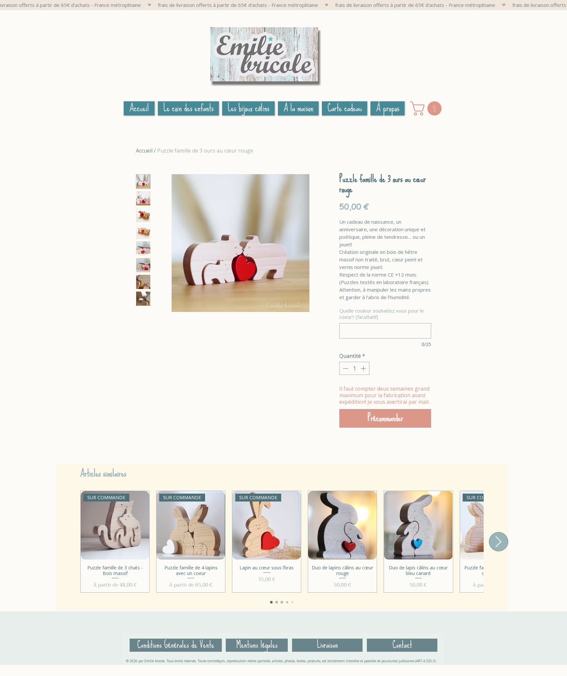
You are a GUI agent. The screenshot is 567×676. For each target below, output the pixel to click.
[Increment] (363, 368)
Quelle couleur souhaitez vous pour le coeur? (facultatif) (381, 314)
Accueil (144, 150)
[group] (281, 541)
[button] (427, 108)
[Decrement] (344, 368)
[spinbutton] (354, 368)
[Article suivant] (498, 541)
